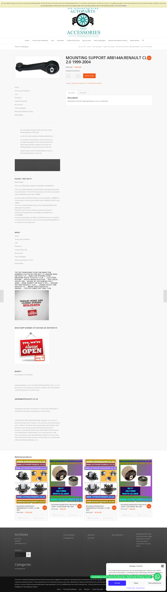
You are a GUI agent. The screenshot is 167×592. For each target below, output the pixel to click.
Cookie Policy (130, 588)
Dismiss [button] (123, 6)
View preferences (154, 583)
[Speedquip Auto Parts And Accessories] (83, 21)
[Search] (142, 40)
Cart (16, 243)
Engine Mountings (77, 83)
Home (17, 236)
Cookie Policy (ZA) (21, 250)
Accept (117, 583)
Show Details (39, 518)
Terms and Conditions (22, 239)
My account (19, 105)
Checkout (18, 246)
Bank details (19, 115)
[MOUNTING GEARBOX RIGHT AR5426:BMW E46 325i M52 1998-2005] (2, 296)
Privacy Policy (140, 588)
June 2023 (18, 539)
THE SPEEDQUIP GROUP (94, 83)
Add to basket (89, 76)
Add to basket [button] (24, 518)
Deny (136, 583)
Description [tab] (71, 93)
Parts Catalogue (22, 46)
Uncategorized (20, 569)
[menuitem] (27, 40)
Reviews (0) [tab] (83, 93)
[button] (162, 566)
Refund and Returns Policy (24, 111)
